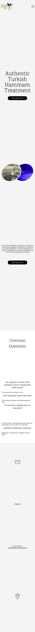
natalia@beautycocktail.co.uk (17, 548)
